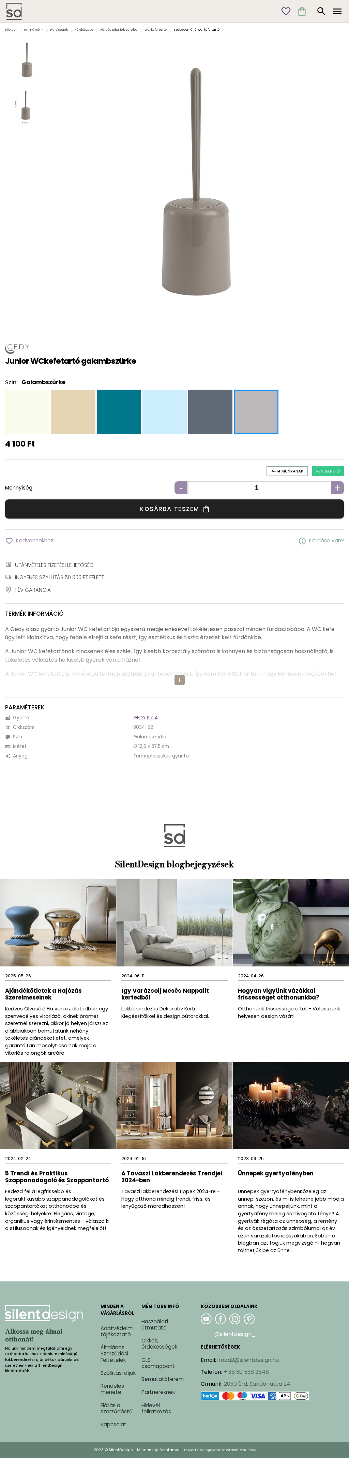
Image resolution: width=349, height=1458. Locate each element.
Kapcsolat (113, 1424)
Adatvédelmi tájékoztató (117, 1331)
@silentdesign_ (235, 1334)
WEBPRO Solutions (241, 1450)
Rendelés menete (112, 1389)
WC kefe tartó (156, 29)
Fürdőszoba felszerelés (119, 29)
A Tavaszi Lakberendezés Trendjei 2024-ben (171, 1177)
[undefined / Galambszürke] (256, 412)
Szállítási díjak (118, 1373)
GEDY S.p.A (145, 718)
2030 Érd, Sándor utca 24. (257, 1384)
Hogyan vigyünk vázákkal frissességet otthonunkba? (279, 995)
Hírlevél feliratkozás (156, 1408)
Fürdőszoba (84, 29)
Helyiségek (59, 29)
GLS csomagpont (158, 1363)
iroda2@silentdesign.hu (248, 1360)
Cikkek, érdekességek (159, 1343)
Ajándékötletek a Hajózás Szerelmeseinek (43, 995)
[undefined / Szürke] (210, 412)
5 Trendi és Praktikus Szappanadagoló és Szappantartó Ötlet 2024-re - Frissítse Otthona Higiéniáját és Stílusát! (57, 1177)
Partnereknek (158, 1392)
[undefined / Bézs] (73, 412)
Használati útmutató (154, 1324)
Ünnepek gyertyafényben (276, 1173)
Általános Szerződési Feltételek (114, 1353)
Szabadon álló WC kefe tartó (196, 29)
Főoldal (11, 29)
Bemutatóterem (162, 1379)
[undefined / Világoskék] (164, 412)
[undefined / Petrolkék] (119, 412)
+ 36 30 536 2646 (246, 1372)
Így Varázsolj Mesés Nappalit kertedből (165, 995)
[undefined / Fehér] (27, 412)
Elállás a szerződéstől (117, 1408)
